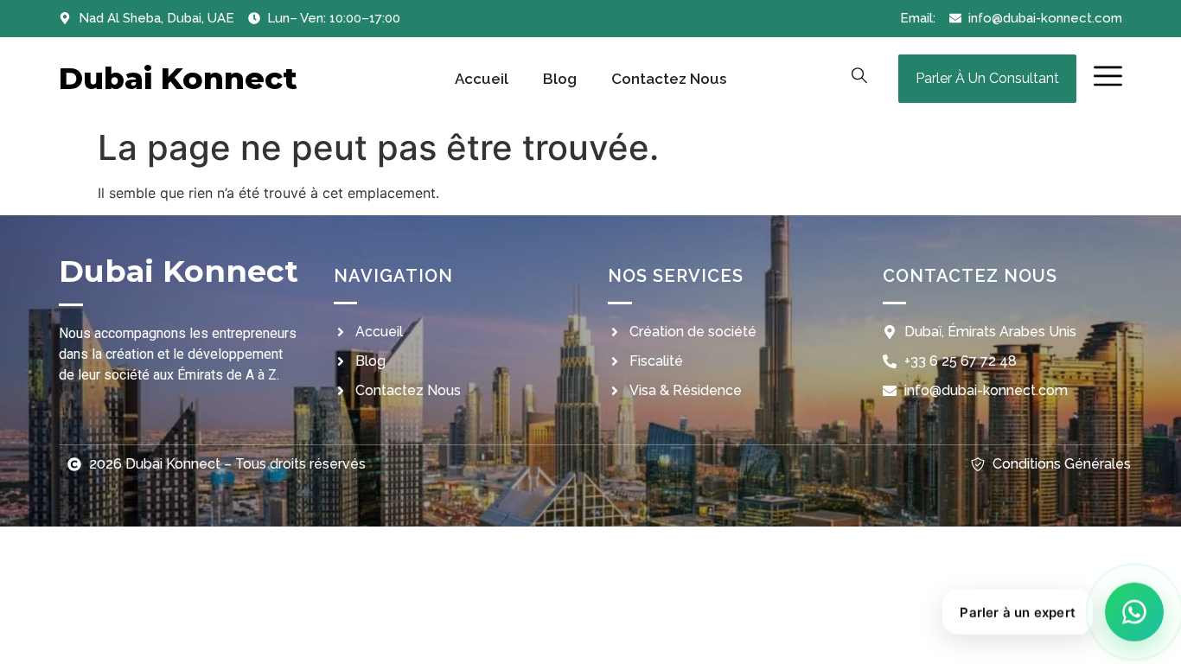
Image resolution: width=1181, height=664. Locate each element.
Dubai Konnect (178, 78)
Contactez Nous (668, 78)
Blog (560, 78)
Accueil (481, 78)
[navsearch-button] (859, 78)
